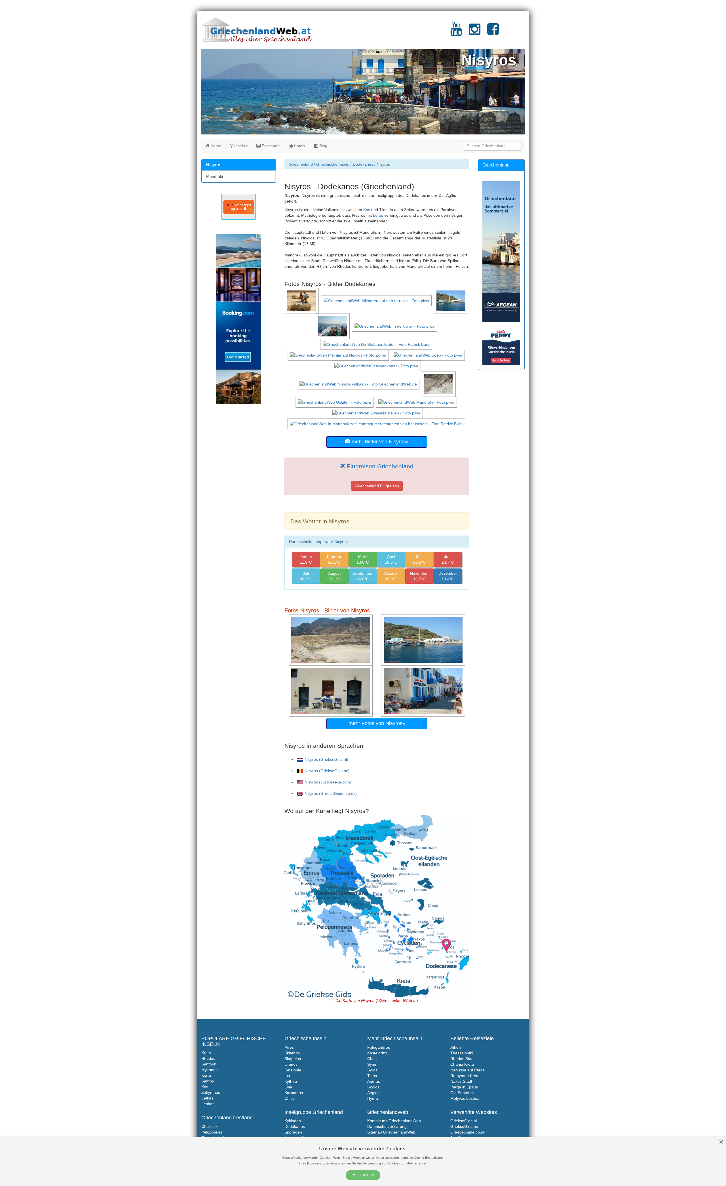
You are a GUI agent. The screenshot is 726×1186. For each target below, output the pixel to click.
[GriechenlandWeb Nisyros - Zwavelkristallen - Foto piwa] (377, 412)
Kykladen (292, 1120)
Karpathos (293, 1092)
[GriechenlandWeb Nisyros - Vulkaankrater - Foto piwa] (377, 365)
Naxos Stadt (461, 1081)
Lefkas (207, 1098)
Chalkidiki (209, 1126)
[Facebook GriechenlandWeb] (493, 32)
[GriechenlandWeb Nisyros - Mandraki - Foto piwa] (417, 402)
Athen (455, 1047)
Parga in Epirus (464, 1087)
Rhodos (208, 1058)
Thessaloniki (461, 1053)
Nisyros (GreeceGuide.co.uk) (331, 793)
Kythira (290, 1081)
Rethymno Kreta (465, 1075)
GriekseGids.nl (463, 1120)
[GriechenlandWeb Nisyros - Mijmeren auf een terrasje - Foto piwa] (377, 300)
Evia (288, 1087)
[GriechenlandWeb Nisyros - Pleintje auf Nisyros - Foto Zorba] (339, 355)
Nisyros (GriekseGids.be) (327, 770)
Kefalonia (292, 1070)
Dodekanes (363, 164)
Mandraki (214, 176)
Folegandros (378, 1047)
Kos (366, 209)
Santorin (208, 1064)
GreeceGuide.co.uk (467, 1132)
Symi (371, 1064)
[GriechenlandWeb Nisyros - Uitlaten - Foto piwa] (335, 402)
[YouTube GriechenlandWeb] (456, 32)
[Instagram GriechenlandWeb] (474, 32)
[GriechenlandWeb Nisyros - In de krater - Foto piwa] (395, 326)
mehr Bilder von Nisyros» (379, 442)
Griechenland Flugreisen (377, 486)
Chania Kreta (462, 1064)
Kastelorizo (377, 1053)
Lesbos (207, 1103)
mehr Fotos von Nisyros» (377, 723)
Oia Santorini (462, 1092)
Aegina (373, 1092)
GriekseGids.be (464, 1126)
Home (215, 146)
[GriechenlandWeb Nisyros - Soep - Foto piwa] (428, 355)
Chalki (372, 1058)
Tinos (372, 1075)
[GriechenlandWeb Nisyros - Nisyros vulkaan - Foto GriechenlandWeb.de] (359, 384)
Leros (378, 215)
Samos (207, 1081)
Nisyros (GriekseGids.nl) (326, 759)
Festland (269, 146)
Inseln (239, 146)
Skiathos (292, 1053)
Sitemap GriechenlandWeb (391, 1132)
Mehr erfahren (416, 1163)
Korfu (206, 1075)
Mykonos (209, 1069)
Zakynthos (210, 1092)
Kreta (206, 1052)
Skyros (373, 1087)
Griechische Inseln (332, 164)
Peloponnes (212, 1132)
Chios (289, 1098)
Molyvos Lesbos (464, 1098)
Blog (322, 146)
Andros (373, 1081)
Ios (287, 1075)
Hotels (299, 146)
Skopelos (292, 1058)
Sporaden (293, 1132)
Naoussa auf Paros (467, 1070)
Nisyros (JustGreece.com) (328, 782)
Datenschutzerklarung (387, 1126)
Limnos (290, 1064)
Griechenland (301, 164)
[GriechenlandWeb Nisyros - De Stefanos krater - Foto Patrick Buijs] (376, 344)
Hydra (372, 1098)
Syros (372, 1070)
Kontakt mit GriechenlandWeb (394, 1120)
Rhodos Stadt (462, 1058)
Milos (289, 1047)
